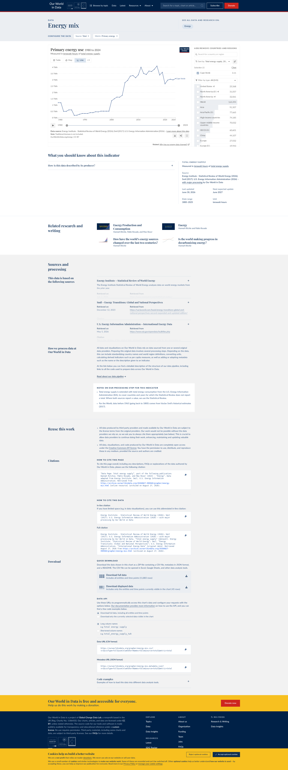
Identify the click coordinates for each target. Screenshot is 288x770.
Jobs (180, 742)
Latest (122, 6)
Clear (234, 68)
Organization (184, 727)
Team (180, 737)
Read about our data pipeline (110, 376)
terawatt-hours (201, 166)
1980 (60, 125)
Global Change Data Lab (90, 718)
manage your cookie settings (150, 764)
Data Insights (152, 732)
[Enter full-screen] (186, 135)
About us (182, 722)
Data (114, 6)
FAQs (95, 733)
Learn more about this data (177, 131)
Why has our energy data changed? (173, 144)
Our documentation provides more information (133, 606)
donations (87, 758)
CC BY (76, 137)
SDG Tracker (151, 748)
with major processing (192, 182)
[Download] (174, 135)
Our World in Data (56, 5)
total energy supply (220, 166)
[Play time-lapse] (53, 125)
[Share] (180, 135)
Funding (182, 732)
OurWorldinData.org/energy (62, 137)
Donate (231, 6)
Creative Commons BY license (122, 448)
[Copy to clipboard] (182, 475)
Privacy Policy (129, 764)
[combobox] (183, 6)
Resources (133, 6)
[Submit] (201, 5)
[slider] (66, 125)
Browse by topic (100, 6)
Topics (149, 722)
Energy (187, 26)
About (147, 6)
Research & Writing (220, 722)
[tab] (57, 60)
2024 (185, 125)
